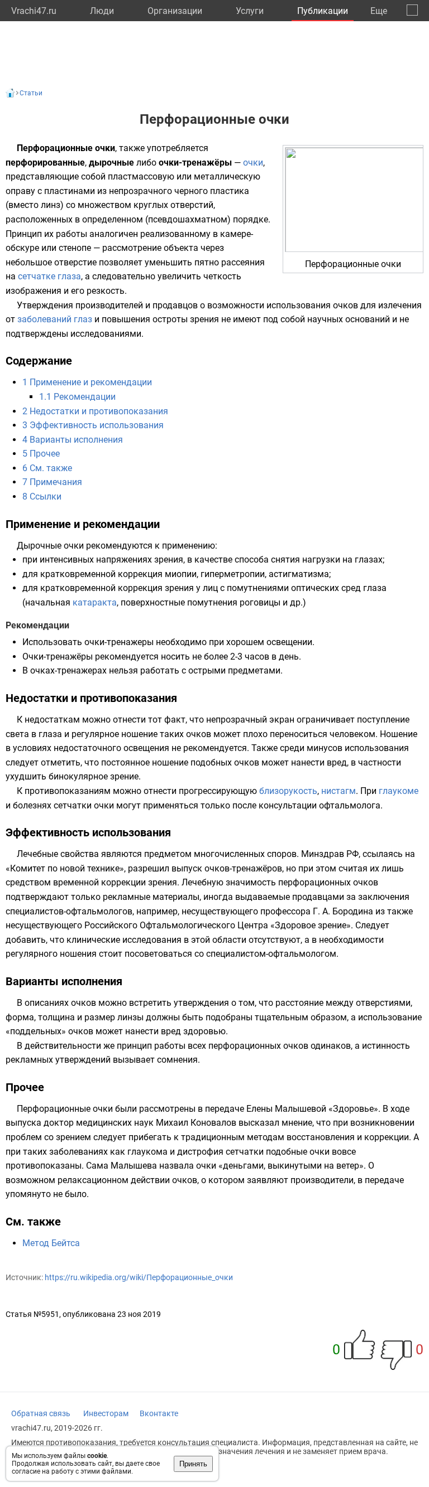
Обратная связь (40, 1413)
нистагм (338, 791)
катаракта (95, 602)
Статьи (31, 93)
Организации (174, 11)
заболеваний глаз (54, 319)
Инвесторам (105, 1413)
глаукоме (398, 791)
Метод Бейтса (51, 1243)
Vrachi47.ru (33, 11)
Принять (193, 1464)
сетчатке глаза (49, 276)
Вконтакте (159, 1413)
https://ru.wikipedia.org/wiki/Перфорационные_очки (139, 1277)
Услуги (250, 11)
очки (253, 162)
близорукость (288, 791)
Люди (102, 11)
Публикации (322, 11)
